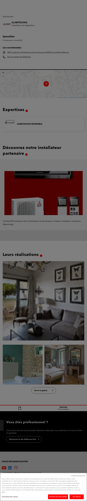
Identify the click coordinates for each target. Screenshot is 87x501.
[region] (43, 487)
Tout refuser (76, 496)
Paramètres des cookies (10, 496)
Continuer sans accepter (78, 475)
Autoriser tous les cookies (58, 496)
